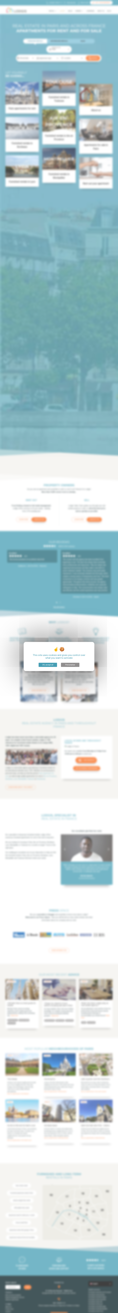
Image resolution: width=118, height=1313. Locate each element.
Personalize (70, 665)
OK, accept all (47, 665)
